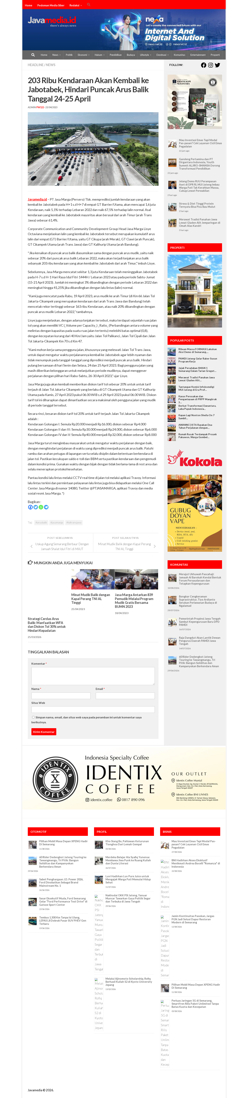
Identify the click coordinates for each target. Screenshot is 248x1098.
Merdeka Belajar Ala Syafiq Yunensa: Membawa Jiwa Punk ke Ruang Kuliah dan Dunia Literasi (128, 860)
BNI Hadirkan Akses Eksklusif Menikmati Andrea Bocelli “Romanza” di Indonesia (196, 863)
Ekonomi (82, 54)
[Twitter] (35, 507)
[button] (88, 5)
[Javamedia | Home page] (52, 21)
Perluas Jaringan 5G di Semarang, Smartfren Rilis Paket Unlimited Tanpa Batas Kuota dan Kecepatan (195, 1003)
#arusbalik (41, 522)
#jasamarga (56, 522)
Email (100, 688)
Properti (215, 54)
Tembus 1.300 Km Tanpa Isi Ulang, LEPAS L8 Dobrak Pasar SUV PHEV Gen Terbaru (62, 920)
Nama (36, 688)
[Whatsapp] (41, 507)
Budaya (131, 54)
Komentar (39, 663)
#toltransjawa (73, 522)
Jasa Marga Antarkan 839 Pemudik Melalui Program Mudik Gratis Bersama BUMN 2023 (134, 600)
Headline (36, 65)
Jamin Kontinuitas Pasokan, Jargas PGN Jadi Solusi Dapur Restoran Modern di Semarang (193, 919)
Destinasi (161, 54)
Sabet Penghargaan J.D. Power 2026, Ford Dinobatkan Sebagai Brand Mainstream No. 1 (61, 882)
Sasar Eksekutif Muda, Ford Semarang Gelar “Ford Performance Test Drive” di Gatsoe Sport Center (63, 901)
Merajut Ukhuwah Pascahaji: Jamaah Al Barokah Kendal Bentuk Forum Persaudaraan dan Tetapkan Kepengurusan (200, 579)
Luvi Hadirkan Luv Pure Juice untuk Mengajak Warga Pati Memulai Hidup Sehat (128, 879)
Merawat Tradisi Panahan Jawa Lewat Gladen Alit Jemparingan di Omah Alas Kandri (199, 222)
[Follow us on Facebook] (203, 65)
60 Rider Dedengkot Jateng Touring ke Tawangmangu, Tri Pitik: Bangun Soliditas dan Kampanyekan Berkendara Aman (199, 661)
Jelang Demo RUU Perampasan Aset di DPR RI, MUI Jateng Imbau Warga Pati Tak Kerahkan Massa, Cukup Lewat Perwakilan (199, 186)
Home (28, 5)
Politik (69, 54)
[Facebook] (30, 507)
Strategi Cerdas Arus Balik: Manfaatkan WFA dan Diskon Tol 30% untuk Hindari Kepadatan (47, 625)
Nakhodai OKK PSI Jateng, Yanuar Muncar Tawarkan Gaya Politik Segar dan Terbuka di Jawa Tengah (128, 898)
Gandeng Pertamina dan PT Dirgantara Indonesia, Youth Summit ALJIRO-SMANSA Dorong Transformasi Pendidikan (199, 164)
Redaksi (74, 5)
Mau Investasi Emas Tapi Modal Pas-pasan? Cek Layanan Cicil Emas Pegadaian (200, 143)
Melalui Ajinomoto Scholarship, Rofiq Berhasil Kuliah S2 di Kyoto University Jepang (128, 982)
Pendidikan (116, 54)
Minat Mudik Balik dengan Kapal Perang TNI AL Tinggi (90, 598)
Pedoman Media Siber (50, 5)
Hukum (98, 54)
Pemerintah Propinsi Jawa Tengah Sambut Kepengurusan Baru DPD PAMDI (200, 622)
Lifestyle (144, 54)
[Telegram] (46, 507)
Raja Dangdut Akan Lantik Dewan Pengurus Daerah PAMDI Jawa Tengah (199, 641)
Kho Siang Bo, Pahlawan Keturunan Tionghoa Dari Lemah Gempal (127, 843)
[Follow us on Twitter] (217, 65)
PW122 (40, 107)
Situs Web (38, 702)
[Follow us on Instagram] (210, 65)
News (55, 54)
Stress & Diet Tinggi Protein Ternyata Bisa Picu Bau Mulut (197, 205)
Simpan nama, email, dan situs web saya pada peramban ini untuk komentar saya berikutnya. (86, 719)
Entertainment (198, 54)
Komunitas (179, 54)
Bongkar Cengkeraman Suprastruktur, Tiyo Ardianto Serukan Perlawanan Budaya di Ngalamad (198, 601)
